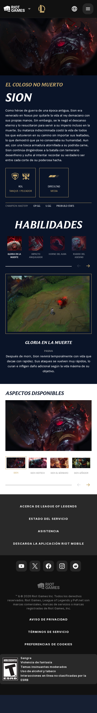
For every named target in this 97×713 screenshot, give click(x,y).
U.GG (48, 206)
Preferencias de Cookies (48, 644)
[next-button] (88, 266)
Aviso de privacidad (48, 619)
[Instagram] (62, 566)
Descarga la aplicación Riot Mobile (48, 543)
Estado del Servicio (48, 518)
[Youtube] (21, 566)
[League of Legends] (41, 8)
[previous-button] (79, 266)
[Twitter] (35, 566)
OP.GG (36, 206)
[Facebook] (48, 566)
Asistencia (48, 531)
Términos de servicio (48, 632)
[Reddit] (75, 566)
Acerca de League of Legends (48, 506)
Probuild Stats (65, 206)
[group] (47, 247)
